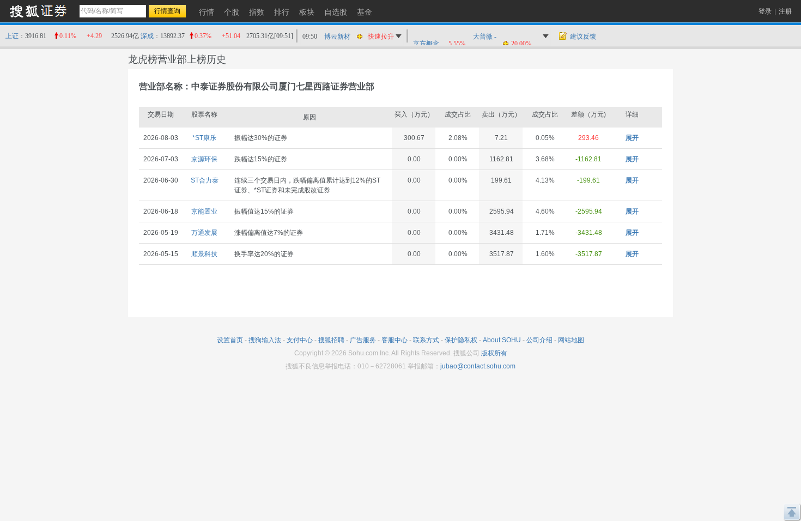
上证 (12, 36)
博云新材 (337, 36)
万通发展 (204, 233)
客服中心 (394, 340)
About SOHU (502, 340)
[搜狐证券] (38, 10)
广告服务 (363, 340)
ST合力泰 (205, 180)
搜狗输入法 (264, 340)
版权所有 (494, 353)
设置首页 (230, 340)
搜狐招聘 (331, 340)
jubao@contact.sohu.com (477, 366)
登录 (765, 11)
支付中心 (300, 340)
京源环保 (204, 159)
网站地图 (571, 340)
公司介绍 (539, 340)
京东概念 (426, 43)
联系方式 (426, 340)
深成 (147, 36)
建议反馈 (583, 36)
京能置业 (204, 211)
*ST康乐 (204, 138)
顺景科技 (204, 254)
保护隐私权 (461, 340)
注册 (785, 11)
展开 (632, 138)
